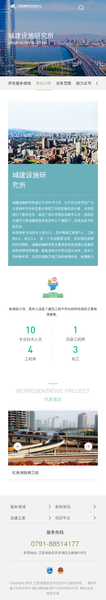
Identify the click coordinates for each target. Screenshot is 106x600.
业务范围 (63, 83)
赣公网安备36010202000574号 (55, 588)
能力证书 (83, 83)
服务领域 (18, 506)
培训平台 (62, 517)
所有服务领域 (19, 83)
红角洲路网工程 (25, 472)
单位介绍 (43, 83)
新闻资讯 (62, 506)
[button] (18, 446)
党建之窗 (18, 517)
